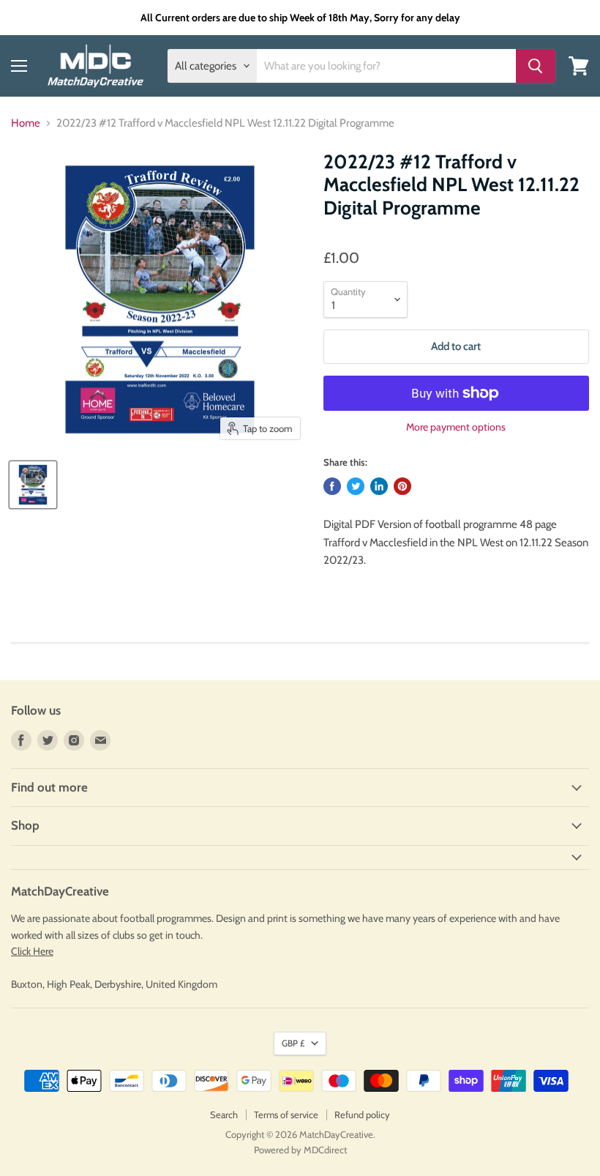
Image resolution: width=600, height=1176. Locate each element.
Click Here (32, 951)
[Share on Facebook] (332, 486)
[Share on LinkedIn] (379, 486)
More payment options (456, 427)
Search (224, 1114)
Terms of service (286, 1114)
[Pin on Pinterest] (402, 486)
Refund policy (362, 1114)
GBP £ (293, 1043)
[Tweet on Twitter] (355, 486)
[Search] (535, 66)
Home (25, 123)
